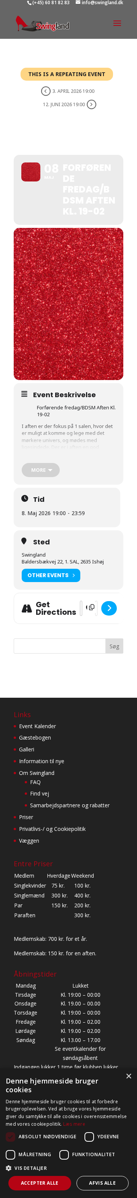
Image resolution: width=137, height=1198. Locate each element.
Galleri (26, 749)
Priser (26, 817)
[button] (68, 1168)
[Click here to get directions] (109, 608)
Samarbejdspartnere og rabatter (70, 805)
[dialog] (68, 1133)
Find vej (39, 793)
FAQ (35, 782)
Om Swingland (36, 772)
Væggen (29, 840)
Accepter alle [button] (40, 1183)
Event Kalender (37, 726)
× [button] (128, 1076)
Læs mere (74, 1124)
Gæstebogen (35, 737)
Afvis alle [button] (102, 1183)
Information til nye (41, 761)
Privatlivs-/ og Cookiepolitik (52, 828)
